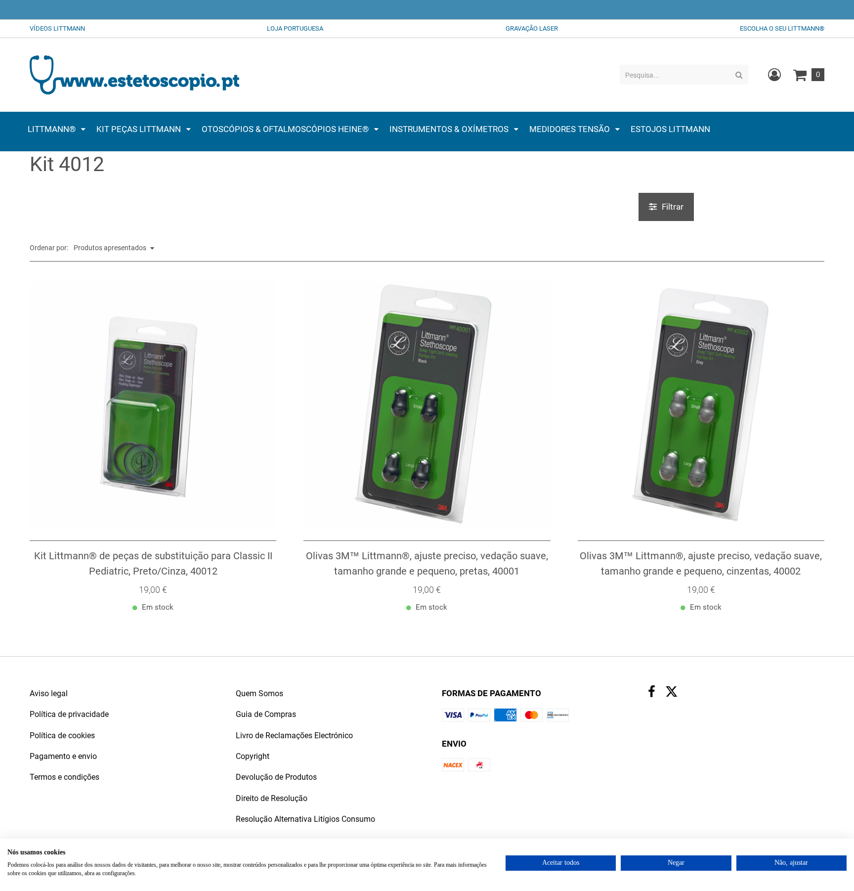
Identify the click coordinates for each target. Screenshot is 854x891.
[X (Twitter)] (671, 694)
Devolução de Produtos (276, 777)
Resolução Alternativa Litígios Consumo (305, 819)
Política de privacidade (69, 714)
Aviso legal (49, 693)
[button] (56, 129)
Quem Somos (259, 693)
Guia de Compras (266, 714)
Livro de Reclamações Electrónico (294, 735)
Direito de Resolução (271, 798)
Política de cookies (62, 735)
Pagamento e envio (63, 756)
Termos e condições (64, 777)
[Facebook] (651, 693)
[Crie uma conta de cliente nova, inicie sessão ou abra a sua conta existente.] (774, 74)
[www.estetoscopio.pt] (134, 74)
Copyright (252, 756)
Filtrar (672, 207)
